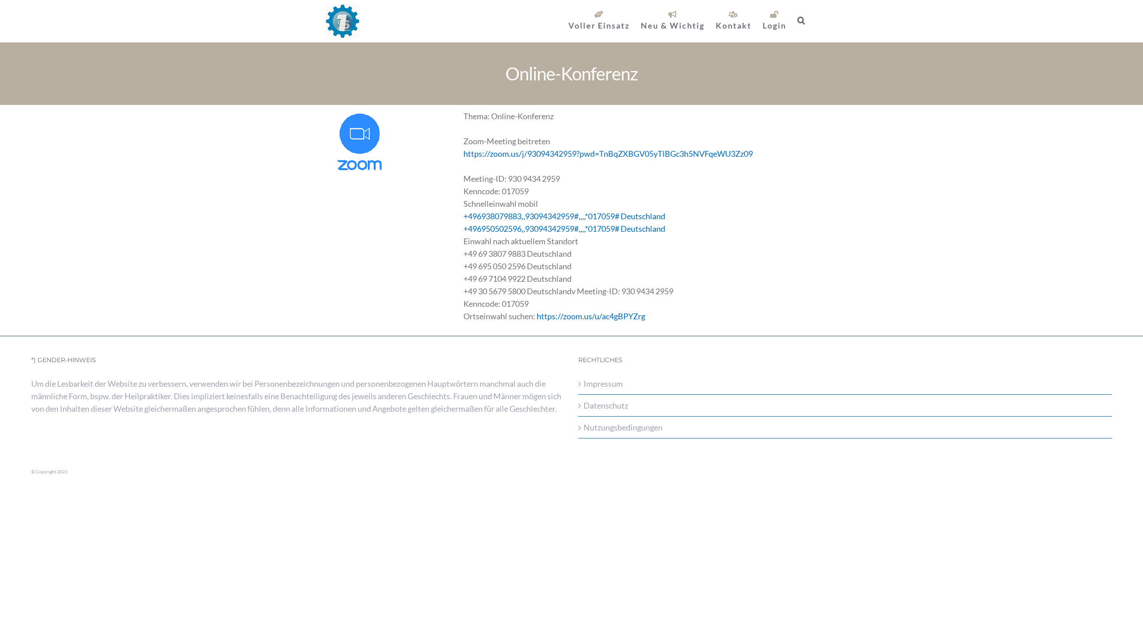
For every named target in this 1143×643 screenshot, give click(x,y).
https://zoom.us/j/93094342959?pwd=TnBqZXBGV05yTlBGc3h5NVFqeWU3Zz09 (608, 154)
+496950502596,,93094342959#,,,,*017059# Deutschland (564, 229)
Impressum (603, 383)
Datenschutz (606, 405)
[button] (801, 20)
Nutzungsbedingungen (623, 427)
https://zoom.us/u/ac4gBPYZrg (591, 316)
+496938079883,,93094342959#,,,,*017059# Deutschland (564, 216)
